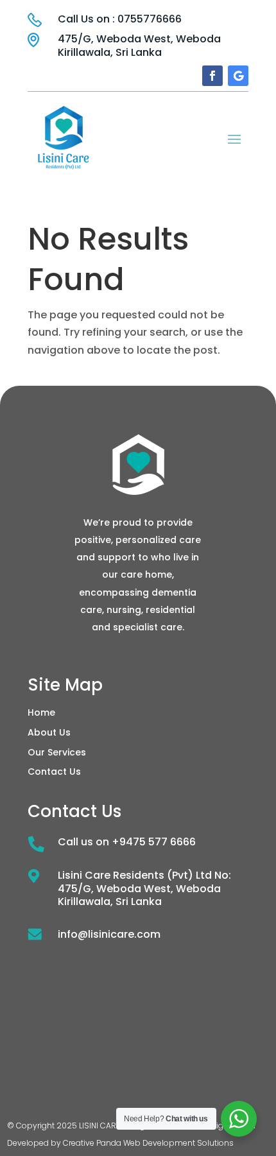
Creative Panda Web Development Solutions (148, 1142)
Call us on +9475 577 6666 (127, 841)
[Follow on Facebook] (212, 75)
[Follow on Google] (238, 75)
